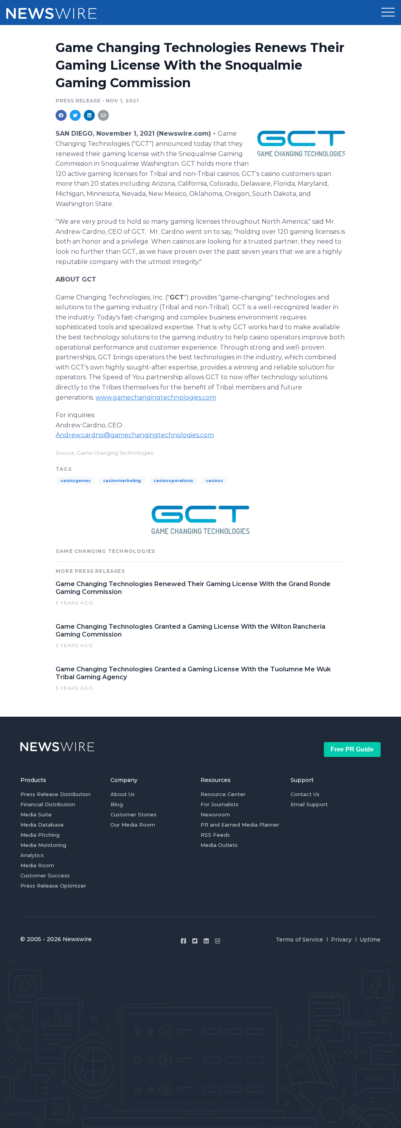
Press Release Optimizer (53, 885)
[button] (388, 12)
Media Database (42, 824)
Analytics (32, 855)
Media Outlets (219, 845)
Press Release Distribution (55, 794)
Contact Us (305, 794)
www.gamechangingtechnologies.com (156, 397)
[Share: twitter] (75, 115)
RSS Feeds (215, 835)
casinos (214, 480)
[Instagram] (217, 941)
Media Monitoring (43, 845)
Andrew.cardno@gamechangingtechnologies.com (135, 435)
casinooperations (173, 480)
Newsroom (215, 814)
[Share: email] (103, 115)
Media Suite (36, 814)
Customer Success (45, 875)
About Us (122, 794)
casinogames (75, 480)
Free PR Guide (352, 749)
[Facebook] (183, 941)
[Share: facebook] (61, 115)
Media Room (37, 865)
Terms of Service (299, 939)
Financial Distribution (47, 804)
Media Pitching (40, 835)
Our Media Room (132, 824)
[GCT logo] (301, 143)
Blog (116, 804)
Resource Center (223, 794)
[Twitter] (194, 941)
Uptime (370, 939)
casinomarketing (122, 480)
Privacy (341, 939)
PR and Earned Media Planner (239, 824)
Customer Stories (133, 814)
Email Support (309, 804)
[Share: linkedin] (89, 115)
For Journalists (219, 804)
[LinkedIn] (206, 941)
